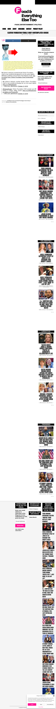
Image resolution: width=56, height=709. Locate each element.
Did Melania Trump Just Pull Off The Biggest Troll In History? (19, 100)
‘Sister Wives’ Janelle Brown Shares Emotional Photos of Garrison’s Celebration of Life (46, 349)
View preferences (50, 704)
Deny (41, 704)
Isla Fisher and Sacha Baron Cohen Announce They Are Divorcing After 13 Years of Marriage (48, 629)
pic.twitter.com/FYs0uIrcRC (10, 92)
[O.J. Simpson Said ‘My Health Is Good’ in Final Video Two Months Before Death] (48, 598)
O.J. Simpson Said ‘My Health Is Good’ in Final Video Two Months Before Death (46, 304)
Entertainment (50, 177)
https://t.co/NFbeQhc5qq (9, 85)
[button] (53, 695)
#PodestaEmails (7, 89)
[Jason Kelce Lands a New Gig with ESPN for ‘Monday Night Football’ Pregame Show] (48, 560)
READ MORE (46, 64)
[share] (13, 40)
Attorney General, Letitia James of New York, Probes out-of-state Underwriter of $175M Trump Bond (46, 488)
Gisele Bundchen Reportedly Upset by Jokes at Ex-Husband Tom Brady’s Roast (46, 258)
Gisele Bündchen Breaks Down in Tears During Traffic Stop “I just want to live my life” (46, 281)
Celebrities (50, 263)
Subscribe (20, 525)
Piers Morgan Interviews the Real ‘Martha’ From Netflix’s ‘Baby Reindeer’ (46, 172)
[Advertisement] (47, 102)
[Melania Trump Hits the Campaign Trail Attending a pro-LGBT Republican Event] (48, 617)
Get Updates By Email (46, 88)
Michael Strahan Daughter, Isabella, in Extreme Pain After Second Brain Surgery (46, 397)
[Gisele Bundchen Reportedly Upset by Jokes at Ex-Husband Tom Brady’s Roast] (48, 541)
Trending (50, 446)
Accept (32, 704)
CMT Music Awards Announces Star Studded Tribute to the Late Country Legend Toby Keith (46, 194)
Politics (32, 34)
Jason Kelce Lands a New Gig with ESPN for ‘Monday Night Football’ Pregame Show (46, 441)
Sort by (39, 118)
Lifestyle (50, 355)
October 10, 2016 (23, 86)
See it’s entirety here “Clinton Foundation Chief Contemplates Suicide (18, 77)
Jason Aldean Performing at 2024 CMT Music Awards (46, 215)
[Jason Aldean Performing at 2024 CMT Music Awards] (48, 688)
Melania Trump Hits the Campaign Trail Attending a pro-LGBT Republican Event (46, 464)
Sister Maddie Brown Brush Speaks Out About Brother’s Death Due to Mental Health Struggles (46, 374)
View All (52, 221)
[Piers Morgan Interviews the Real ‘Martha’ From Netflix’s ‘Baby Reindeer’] (48, 523)
